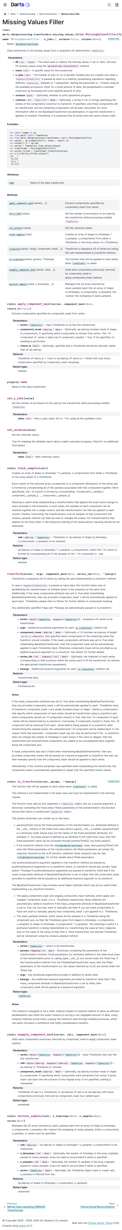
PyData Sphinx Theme (100, 1222)
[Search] (109, 4)
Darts (13, 14)
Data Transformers (48, 14)
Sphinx (22, 1225)
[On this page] (117, 4)
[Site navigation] (5, 4)
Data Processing (27, 14)
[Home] (5, 14)
